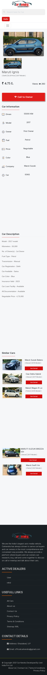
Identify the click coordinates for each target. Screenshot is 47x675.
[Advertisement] (23, 205)
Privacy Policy (13, 616)
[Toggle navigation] (7, 25)
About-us (11, 606)
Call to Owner (25, 97)
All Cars (10, 601)
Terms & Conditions (15, 621)
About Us (12, 668)
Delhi (6, 19)
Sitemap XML (13, 626)
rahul (9, 582)
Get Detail (33, 368)
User (9, 577)
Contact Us (12, 611)
